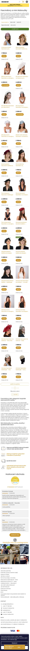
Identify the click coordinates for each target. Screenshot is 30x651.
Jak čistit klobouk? (5, 586)
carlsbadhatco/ (6, 610)
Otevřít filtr (15, 29)
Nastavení (14, 643)
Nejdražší (19, 22)
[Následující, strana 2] (15, 388)
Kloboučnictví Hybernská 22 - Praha (9, 579)
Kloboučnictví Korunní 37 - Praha (9, 581)
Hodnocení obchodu (15, 474)
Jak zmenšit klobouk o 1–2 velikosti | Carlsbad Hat (12, 624)
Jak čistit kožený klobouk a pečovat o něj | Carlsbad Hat (14, 622)
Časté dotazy (4, 590)
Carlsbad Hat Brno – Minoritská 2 (8, 583)
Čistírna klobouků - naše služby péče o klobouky (12, 597)
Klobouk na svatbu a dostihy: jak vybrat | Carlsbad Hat (14, 620)
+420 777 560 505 (7, 606)
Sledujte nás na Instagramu (15, 542)
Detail (4, 56)
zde (16, 639)
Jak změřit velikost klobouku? (8, 585)
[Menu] (26, 1)
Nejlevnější (12, 22)
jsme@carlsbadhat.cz (8, 604)
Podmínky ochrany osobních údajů (9, 572)
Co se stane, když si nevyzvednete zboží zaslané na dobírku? (13, 594)
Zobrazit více (15, 535)
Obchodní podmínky (6, 571)
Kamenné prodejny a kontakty (8, 578)
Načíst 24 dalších (15, 384)
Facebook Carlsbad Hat (8, 608)
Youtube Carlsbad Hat (8, 614)
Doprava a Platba (5, 574)
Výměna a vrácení (5, 576)
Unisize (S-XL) (4, 59)
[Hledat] (19, 1)
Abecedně (13, 25)
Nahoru (16, 394)
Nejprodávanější (5, 25)
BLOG (2, 592)
